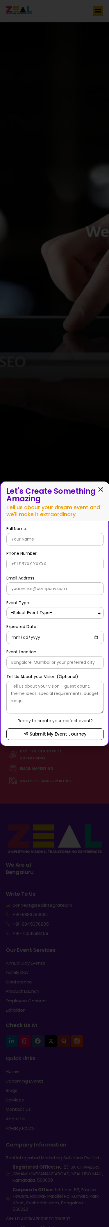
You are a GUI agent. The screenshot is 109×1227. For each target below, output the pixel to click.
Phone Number (21, 553)
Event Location (21, 652)
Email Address (20, 578)
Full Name (16, 529)
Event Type (17, 603)
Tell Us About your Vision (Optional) (42, 676)
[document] (54, 613)
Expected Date (21, 626)
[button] (100, 489)
